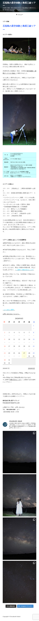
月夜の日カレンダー (16, 379)
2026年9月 (31, 368)
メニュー (20, 14)
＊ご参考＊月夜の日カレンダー (24, 270)
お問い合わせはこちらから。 (11, 314)
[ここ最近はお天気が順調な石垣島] (19, 582)
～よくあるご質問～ (9, 309)
